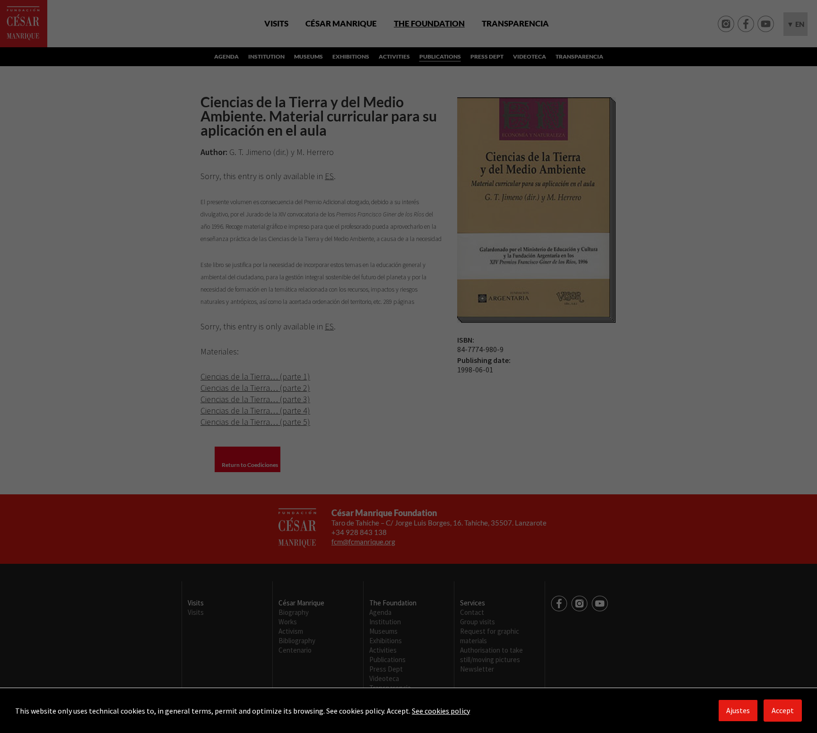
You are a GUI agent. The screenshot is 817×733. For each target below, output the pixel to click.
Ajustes (738, 710)
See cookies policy (441, 711)
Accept (783, 710)
